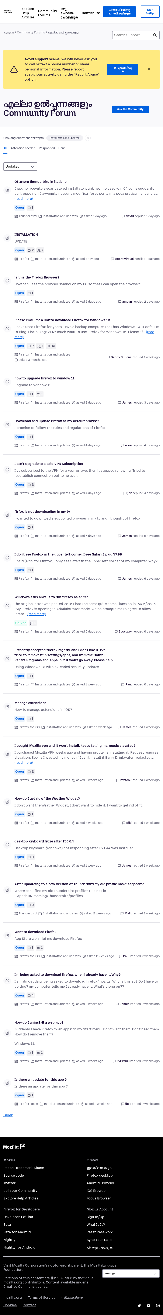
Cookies (10, 1305)
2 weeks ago (151, 956)
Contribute (91, 13)
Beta (7, 1225)
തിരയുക (155, 35)
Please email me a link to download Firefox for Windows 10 (62, 320)
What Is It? (96, 1225)
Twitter (9, 1183)
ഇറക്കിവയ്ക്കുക (99, 1168)
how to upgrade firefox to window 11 (44, 378)
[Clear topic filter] (88, 138)
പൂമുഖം (8, 32)
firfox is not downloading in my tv (42, 512)
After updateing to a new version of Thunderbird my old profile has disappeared (79, 884)
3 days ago (152, 402)
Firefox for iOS (29, 727)
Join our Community (20, 1191)
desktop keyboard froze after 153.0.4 (44, 841)
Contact (29, 1305)
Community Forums (47, 13)
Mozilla (14, 1147)
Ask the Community (130, 109)
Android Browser (100, 1183)
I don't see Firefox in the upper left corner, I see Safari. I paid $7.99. (68, 554)
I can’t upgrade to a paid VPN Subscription (48, 464)
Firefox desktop (100, 1175)
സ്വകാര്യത (72, 1298)
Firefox (24, 259)
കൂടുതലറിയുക (123, 69)
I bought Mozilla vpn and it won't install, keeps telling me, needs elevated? (74, 746)
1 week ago (152, 357)
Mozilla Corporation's (29, 1265)
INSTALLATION (26, 235)
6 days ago (152, 536)
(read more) (23, 199)
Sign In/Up (150, 11)
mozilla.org (12, 1298)
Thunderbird (28, 216)
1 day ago (153, 216)
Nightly (9, 1240)
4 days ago (152, 445)
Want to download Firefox (35, 932)
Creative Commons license (25, 1287)
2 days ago (152, 301)
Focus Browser (99, 1198)
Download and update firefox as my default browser (56, 421)
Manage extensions (30, 703)
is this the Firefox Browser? (36, 277)
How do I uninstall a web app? (38, 1022)
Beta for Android (17, 1232)
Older (8, 1115)
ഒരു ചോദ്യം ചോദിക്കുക (69, 13)
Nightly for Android (19, 1247)
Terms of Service (41, 1298)
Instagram (158, 1305)
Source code (13, 1175)
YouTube (148, 1305)
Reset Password (100, 1232)
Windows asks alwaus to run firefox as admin (51, 597)
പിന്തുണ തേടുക (99, 1247)
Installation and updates (65, 137)
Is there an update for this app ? (40, 1080)
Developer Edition (18, 1217)
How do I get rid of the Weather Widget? (47, 799)
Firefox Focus (28, 1104)
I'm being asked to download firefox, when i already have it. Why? (67, 975)
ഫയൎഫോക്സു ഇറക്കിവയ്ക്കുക (119, 11)
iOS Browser (97, 1191)
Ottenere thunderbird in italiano (40, 182)
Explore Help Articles (28, 13)
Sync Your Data (99, 1240)
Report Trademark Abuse (23, 1168)
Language (109, 1265)
